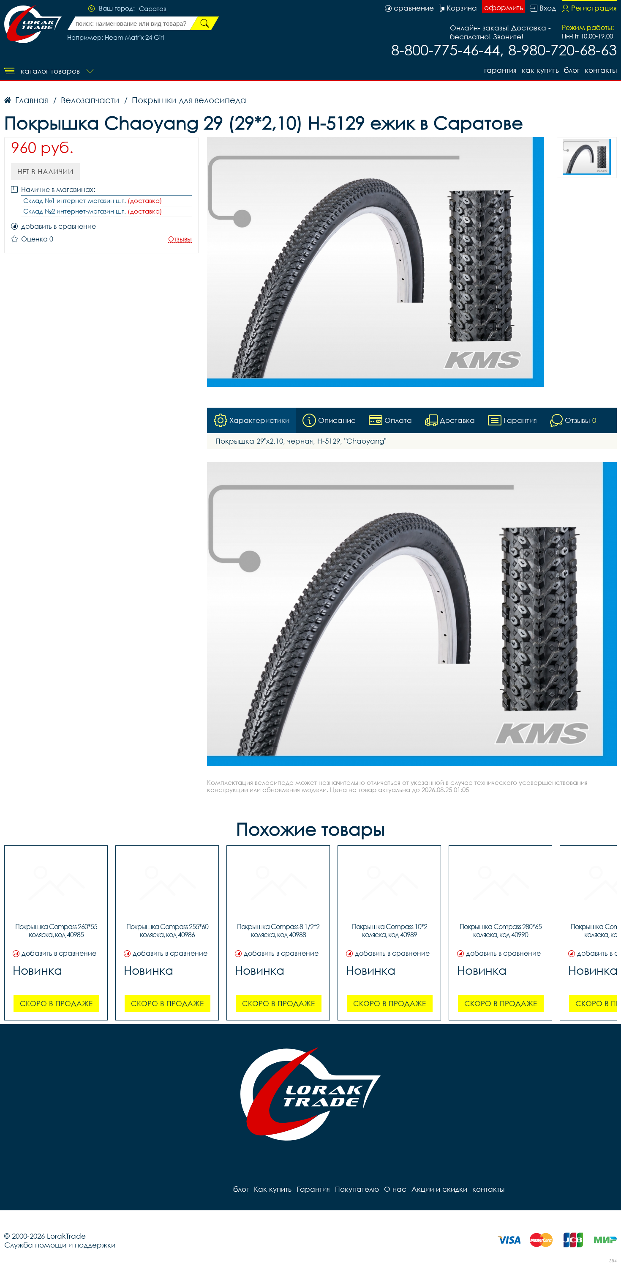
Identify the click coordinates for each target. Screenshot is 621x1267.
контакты (601, 70)
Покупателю (357, 1189)
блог (572, 70)
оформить (503, 7)
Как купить (540, 70)
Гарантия (500, 70)
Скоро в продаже (56, 1003)
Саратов (152, 8)
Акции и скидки (439, 1189)
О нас (395, 1189)
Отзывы (180, 239)
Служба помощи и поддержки (59, 1244)
